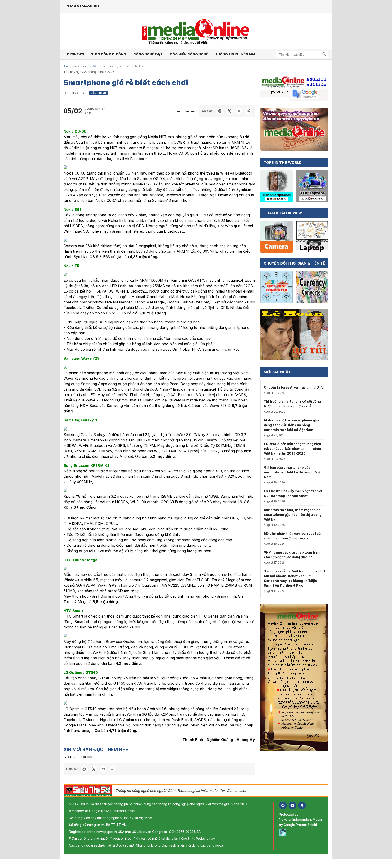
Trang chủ (70, 66)
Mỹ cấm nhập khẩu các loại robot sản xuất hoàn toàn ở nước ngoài (293, 536)
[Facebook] (283, 805)
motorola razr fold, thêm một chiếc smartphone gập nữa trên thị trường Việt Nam (292, 514)
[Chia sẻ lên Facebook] (220, 111)
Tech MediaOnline (83, 6)
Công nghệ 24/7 (147, 54)
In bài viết (189, 111)
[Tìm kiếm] (324, 54)
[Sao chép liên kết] (239, 111)
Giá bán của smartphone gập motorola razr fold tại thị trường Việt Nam (292, 472)
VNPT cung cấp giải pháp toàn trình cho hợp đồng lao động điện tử (292, 554)
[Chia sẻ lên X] (229, 111)
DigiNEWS (75, 54)
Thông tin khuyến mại (235, 54)
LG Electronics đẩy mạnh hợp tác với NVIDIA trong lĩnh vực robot (293, 493)
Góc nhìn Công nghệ (189, 54)
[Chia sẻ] (248, 111)
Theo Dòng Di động (108, 54)
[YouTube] (292, 805)
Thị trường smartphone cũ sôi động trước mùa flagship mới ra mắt (292, 403)
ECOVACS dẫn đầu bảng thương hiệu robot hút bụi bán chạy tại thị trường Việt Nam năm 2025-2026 (292, 448)
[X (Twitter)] (302, 805)
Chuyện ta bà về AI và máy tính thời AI (294, 387)
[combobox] (302, 54)
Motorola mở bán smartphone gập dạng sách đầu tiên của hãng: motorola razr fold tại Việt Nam (291, 425)
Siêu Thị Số (88, 66)
